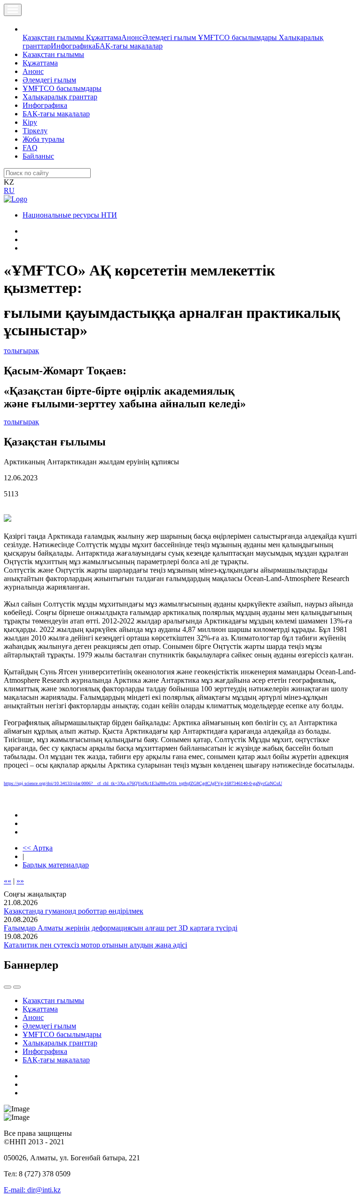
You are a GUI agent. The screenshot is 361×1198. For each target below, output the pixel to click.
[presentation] (7, 987)
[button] (28, 29)
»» (20, 881)
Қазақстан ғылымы (54, 37)
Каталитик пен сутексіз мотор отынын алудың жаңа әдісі (95, 945)
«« (7, 881)
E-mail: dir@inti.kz (32, 1190)
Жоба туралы (43, 139)
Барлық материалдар (56, 865)
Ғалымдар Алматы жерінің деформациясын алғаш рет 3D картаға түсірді (120, 928)
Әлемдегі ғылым (170, 37)
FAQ (30, 148)
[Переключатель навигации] (13, 10)
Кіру (30, 122)
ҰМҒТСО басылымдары (238, 37)
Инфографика (73, 46)
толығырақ (21, 351)
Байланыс (38, 156)
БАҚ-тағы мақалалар (129, 46)
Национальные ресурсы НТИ (70, 215)
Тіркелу (35, 131)
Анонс (131, 37)
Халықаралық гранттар (60, 97)
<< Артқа (38, 848)
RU (9, 190)
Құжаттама (103, 37)
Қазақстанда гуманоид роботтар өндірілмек (73, 911)
